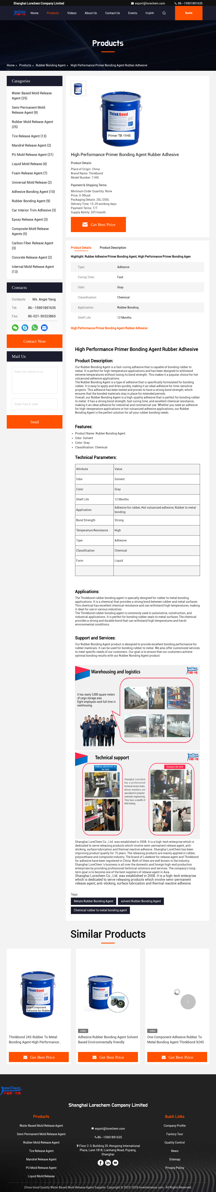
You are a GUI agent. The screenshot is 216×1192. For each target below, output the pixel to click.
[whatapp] (34, 327)
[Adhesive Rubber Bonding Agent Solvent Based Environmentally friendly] (108, 992)
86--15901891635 (189, 3)
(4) (29, 164)
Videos (71, 13)
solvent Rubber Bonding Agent (141, 901)
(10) (33, 192)
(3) (34, 210)
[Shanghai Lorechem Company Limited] (20, 13)
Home (34, 13)
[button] (27, 1001)
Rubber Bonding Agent (51, 65)
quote (188, 13)
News (174, 1151)
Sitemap (174, 1159)
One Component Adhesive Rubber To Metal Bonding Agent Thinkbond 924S (175, 1039)
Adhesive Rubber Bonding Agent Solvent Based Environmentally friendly (108, 1039)
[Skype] (25, 328)
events (132, 13)
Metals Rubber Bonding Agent (93, 901)
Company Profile (175, 1125)
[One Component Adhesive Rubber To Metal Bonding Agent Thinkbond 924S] (177, 992)
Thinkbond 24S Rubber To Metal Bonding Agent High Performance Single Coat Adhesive (34, 1040)
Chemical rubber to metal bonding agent (100, 910)
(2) (31, 145)
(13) (29, 136)
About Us (91, 13)
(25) (32, 95)
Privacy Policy (174, 1167)
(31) (32, 155)
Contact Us (112, 13)
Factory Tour (174, 1134)
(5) (30, 231)
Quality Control (175, 1142)
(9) (28, 110)
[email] (44, 328)
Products (53, 13)
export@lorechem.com (150, 3)
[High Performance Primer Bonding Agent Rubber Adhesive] (123, 116)
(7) (29, 173)
